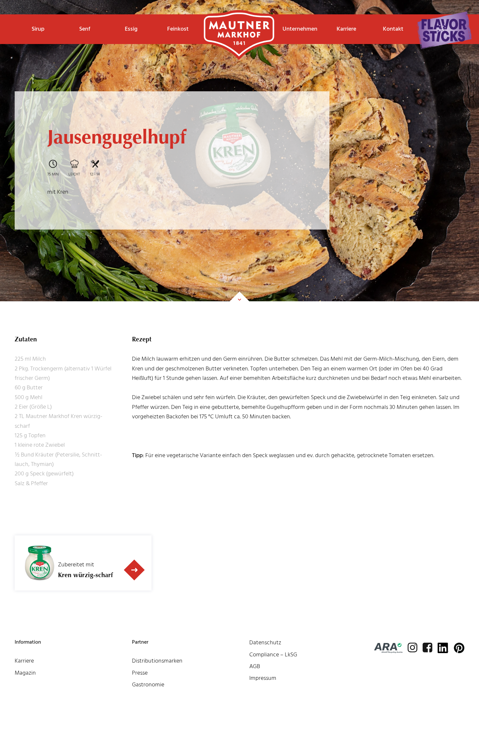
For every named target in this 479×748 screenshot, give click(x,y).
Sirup (38, 29)
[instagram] (412, 647)
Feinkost (178, 29)
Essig (131, 29)
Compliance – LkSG (273, 654)
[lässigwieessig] (444, 30)
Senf (84, 29)
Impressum (262, 678)
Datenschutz (265, 642)
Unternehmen (300, 29)
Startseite (239, 24)
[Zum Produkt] (134, 570)
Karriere (346, 29)
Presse (140, 673)
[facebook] (427, 647)
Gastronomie (148, 684)
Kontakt (393, 29)
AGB (254, 666)
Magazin (25, 673)
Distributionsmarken (157, 661)
